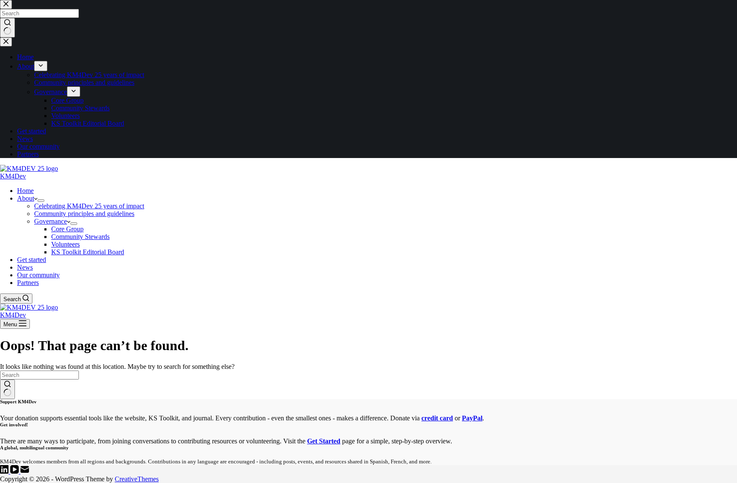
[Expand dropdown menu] (41, 200)
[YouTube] (15, 471)
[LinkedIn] (5, 471)
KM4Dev (13, 176)
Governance (50, 221)
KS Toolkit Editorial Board (87, 252)
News (25, 267)
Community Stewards (80, 236)
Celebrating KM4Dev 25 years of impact (89, 206)
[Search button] (7, 389)
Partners (28, 282)
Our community (38, 275)
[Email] (24, 471)
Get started (31, 259)
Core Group (67, 229)
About (25, 198)
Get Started (323, 441)
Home (25, 190)
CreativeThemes (137, 479)
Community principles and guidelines (84, 213)
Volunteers (65, 244)
